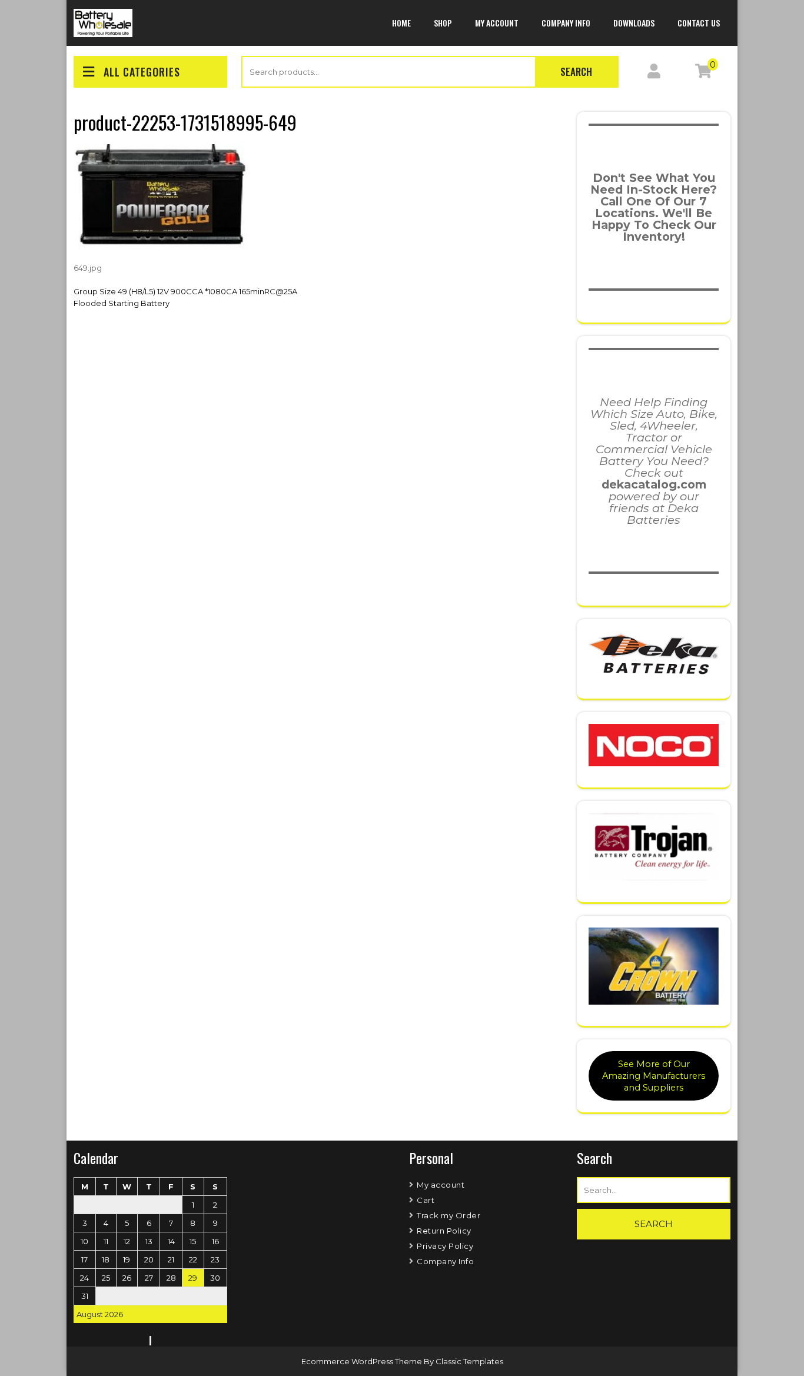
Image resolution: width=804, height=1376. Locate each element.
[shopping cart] (703, 73)
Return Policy (444, 1230)
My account (497, 22)
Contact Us (698, 22)
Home (401, 22)
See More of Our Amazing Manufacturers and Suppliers (653, 1076)
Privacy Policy (445, 1246)
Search (576, 71)
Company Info (565, 22)
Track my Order (448, 1215)
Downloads (634, 22)
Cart (425, 1200)
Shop (443, 22)
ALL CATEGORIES (142, 71)
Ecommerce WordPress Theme (362, 1361)
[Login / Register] (653, 73)
